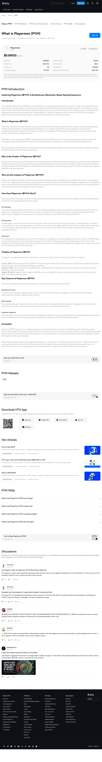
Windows (28, 427)
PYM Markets (20, 24)
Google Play (45, 420)
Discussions (80, 24)
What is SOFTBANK (9, 473)
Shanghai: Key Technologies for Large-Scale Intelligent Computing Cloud (27, 592)
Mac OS (80, 420)
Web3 (26, 106)
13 (4, 677)
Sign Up (95, 35)
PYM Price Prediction (38, 24)
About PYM (7, 24)
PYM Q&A (68, 24)
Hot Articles (56, 24)
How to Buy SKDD (8, 447)
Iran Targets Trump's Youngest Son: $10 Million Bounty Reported (24, 570)
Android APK (63, 420)
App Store (28, 420)
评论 (5, 579)
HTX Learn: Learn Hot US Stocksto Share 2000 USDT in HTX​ (23, 460)
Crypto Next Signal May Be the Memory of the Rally (19, 653)
